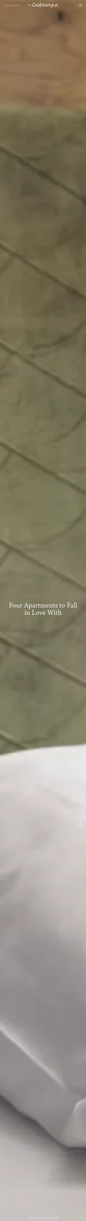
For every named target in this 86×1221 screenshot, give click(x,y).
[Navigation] (80, 5)
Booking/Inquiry (12, 5)
